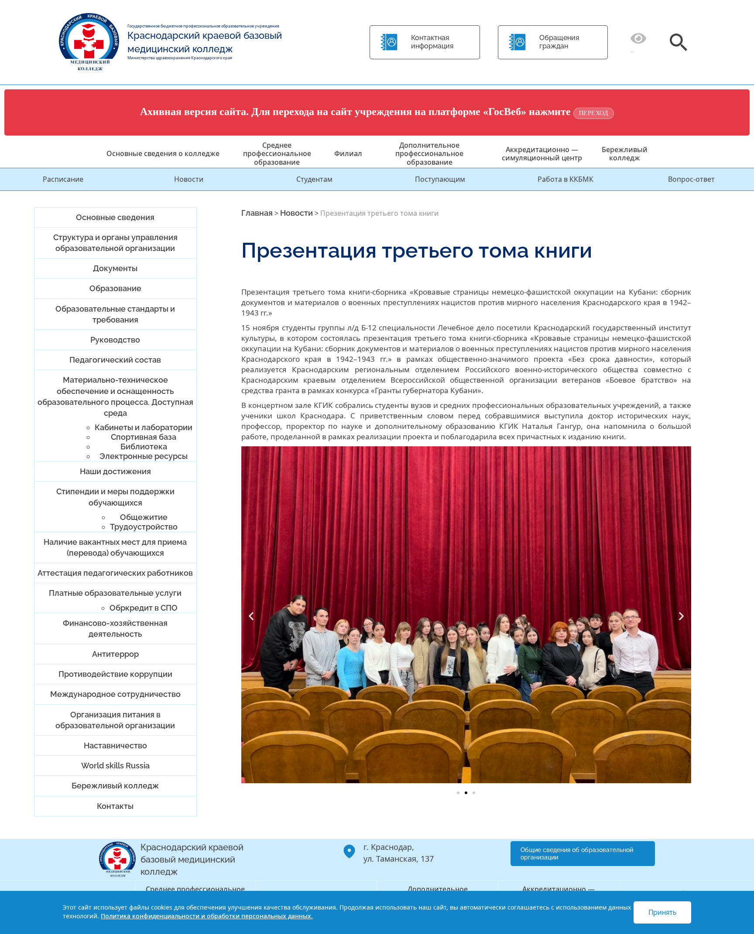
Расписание (63, 179)
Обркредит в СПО (144, 607)
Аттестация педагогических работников (115, 572)
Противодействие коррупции (115, 674)
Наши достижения (115, 471)
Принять (662, 912)
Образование (115, 288)
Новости (188, 179)
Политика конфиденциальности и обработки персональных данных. (207, 916)
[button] (251, 615)
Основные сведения (115, 217)
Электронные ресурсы (143, 456)
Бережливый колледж (625, 154)
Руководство (115, 339)
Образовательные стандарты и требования (115, 314)
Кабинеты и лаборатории (143, 427)
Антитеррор (115, 654)
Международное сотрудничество (115, 694)
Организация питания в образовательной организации (115, 720)
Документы (115, 268)
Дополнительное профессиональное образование (429, 153)
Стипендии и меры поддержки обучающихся (115, 497)
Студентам (314, 179)
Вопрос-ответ (691, 179)
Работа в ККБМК (565, 179)
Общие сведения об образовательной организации (577, 853)
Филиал (348, 153)
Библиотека (143, 446)
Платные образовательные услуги (115, 593)
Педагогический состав (115, 359)
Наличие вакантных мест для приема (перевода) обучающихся (115, 547)
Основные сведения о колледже (162, 153)
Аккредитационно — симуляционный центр (542, 154)
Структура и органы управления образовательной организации (115, 243)
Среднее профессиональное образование (277, 153)
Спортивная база (143, 437)
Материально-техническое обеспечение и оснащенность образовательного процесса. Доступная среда (115, 396)
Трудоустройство (144, 526)
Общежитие (144, 517)
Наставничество (115, 745)
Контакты (115, 806)
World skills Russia (115, 765)
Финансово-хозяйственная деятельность (115, 628)
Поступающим (440, 179)
